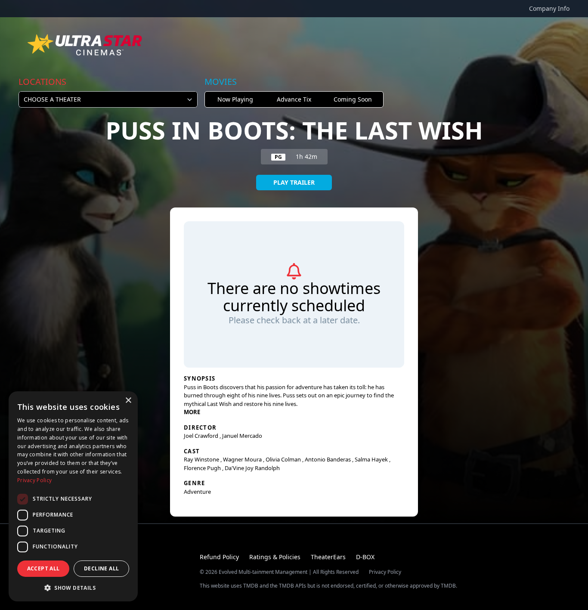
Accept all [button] (43, 568)
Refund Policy (219, 557)
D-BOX (365, 557)
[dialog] (73, 496)
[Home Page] (86, 45)
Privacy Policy (385, 572)
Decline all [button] (101, 568)
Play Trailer (294, 182)
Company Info (549, 8)
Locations (42, 81)
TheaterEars (328, 557)
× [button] (128, 400)
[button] (73, 587)
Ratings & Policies (274, 557)
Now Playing (235, 99)
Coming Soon (353, 99)
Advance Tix (294, 99)
